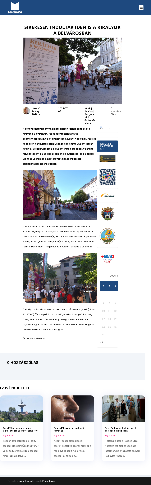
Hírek (87, 108)
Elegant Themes (24, 481)
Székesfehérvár (89, 122)
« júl (102, 342)
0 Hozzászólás (116, 111)
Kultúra (88, 111)
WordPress (50, 481)
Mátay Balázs (36, 113)
